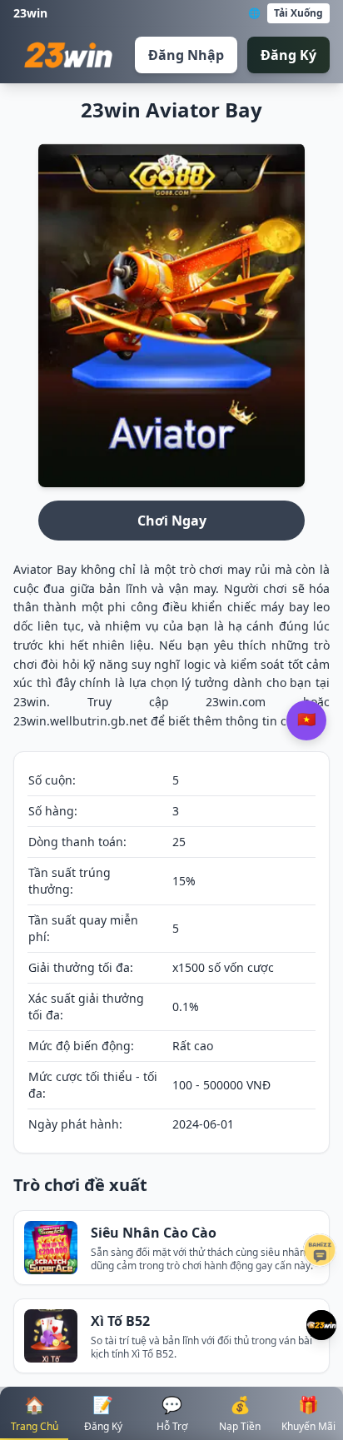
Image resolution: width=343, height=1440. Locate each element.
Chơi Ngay (171, 520)
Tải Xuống (298, 13)
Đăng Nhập (186, 55)
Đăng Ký (288, 55)
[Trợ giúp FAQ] (319, 1250)
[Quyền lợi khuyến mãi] (321, 1325)
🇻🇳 (306, 719)
